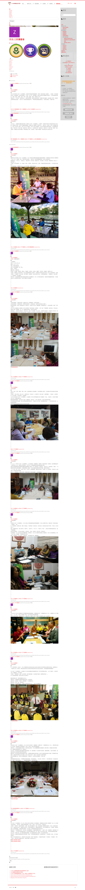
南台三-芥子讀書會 (16, 292)
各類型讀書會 (65, 35)
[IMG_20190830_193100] (34, 778)
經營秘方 (64, 48)
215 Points (14, 76)
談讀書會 (64, 32)
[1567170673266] (14, 798)
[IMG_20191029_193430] (16, 841)
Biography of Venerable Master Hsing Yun (19, 877)
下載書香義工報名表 (68, 113)
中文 (69, 3)
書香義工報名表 (67, 42)
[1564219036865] (34, 220)
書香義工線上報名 (68, 109)
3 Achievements (15, 75)
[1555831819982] (14, 720)
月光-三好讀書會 (17, 39)
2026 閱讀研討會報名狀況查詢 (17, 872)
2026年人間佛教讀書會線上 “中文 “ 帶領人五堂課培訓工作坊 (23, 873)
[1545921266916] (34, 486)
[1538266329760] (14, 367)
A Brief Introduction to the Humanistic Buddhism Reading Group (23, 876)
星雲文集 (64, 28)
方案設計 (64, 46)
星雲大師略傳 (65, 27)
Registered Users (13, 43)
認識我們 (64, 34)
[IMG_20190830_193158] (16, 797)
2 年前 (12, 259)
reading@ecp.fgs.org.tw (67, 103)
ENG (71, 3)
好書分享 (64, 45)
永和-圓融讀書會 (15, 113)
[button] (33, 16)
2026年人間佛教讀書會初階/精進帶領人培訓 (20, 870)
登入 (11, 860)
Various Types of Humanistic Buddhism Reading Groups (21, 874)
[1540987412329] (34, 422)
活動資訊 (63, 50)
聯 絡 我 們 (68, 117)
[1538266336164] (34, 326)
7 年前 (12, 155)
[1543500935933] (34, 576)
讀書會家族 (63, 52)
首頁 (62, 24)
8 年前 (12, 91)
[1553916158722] (34, 630)
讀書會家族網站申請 (68, 38)
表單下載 (64, 49)
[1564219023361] (34, 184)
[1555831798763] (34, 702)
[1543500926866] (34, 549)
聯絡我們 (64, 31)
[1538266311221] (34, 353)
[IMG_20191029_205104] (16, 839)
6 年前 (12, 742)
